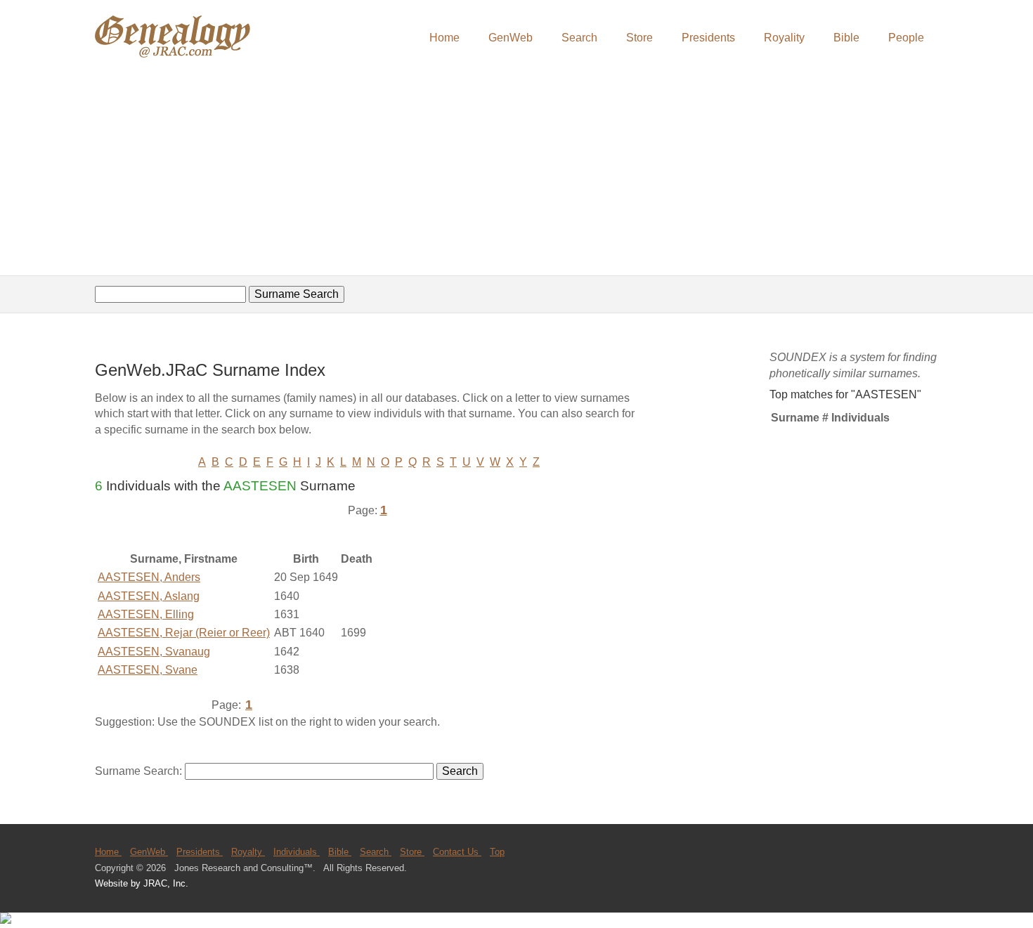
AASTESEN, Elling (146, 614)
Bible (846, 38)
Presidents (708, 38)
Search (579, 38)
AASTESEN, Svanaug (154, 652)
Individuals (296, 852)
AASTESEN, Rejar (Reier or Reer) (184, 633)
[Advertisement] (516, 168)
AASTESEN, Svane (147, 670)
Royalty (248, 852)
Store (639, 38)
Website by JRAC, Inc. (141, 883)
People (906, 38)
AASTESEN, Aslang (149, 596)
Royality (784, 38)
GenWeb (510, 38)
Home (444, 38)
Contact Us (457, 852)
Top (497, 852)
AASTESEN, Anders (149, 577)
